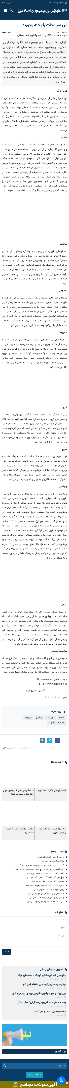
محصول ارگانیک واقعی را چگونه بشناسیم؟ (47, 881)
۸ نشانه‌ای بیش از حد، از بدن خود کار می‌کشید (45, 893)
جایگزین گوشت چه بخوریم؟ (52, 861)
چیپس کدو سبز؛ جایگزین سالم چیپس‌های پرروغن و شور (39, 994)
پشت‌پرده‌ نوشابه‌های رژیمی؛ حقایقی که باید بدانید (41, 1003)
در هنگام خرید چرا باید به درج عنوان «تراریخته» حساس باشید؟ (18, 792)
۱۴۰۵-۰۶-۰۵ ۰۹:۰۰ (56, 979)
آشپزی (42, 690)
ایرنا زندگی (39, 11)
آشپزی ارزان (31, 690)
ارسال (6, 952)
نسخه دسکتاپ (34, 1075)
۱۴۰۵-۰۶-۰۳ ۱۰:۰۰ (57, 1006)
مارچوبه (28, 717)
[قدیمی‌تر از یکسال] (50, 777)
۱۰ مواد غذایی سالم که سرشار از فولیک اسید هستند (43, 885)
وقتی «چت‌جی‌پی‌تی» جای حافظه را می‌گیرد (44, 984)
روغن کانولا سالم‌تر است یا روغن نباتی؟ (48, 889)
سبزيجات (50, 717)
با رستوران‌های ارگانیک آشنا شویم (52, 790)
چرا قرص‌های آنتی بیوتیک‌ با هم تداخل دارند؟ (45, 897)
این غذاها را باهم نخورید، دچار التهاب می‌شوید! (45, 901)
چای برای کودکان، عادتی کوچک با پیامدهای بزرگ (42, 975)
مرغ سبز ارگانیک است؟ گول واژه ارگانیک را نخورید (52, 830)
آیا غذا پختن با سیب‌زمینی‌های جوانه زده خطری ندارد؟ (42, 865)
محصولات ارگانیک (56, 722)
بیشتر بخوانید (55, 852)
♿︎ (61, 1080)
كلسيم (61, 717)
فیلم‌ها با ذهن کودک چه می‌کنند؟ (50, 1012)
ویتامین (39, 717)
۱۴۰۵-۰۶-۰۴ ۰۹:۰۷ (56, 988)
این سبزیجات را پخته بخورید (44, 25)
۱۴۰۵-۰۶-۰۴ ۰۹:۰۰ (56, 997)
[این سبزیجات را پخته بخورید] (34, 218)
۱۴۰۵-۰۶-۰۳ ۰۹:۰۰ (56, 1015)
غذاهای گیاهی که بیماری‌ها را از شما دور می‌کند (45, 873)
